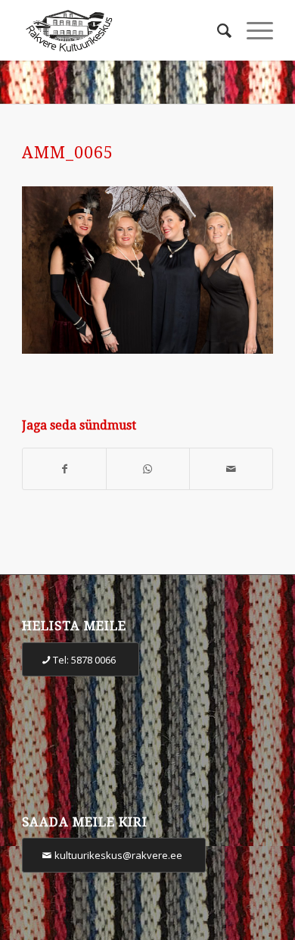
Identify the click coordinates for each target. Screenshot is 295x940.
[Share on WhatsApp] (148, 469)
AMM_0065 (67, 152)
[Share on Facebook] (64, 469)
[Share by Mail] (231, 469)
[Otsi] (216, 30)
